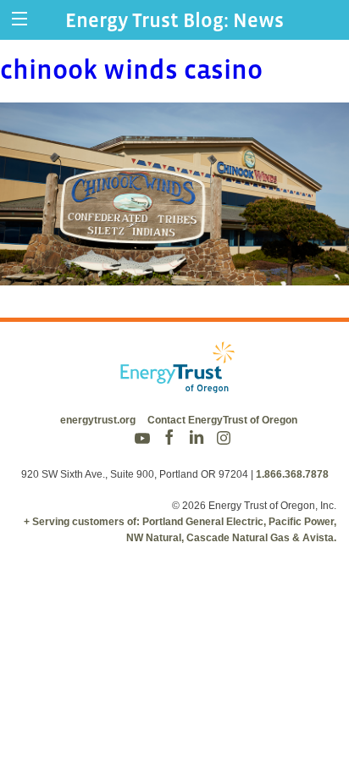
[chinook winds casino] (174, 274)
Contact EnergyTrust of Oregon (222, 420)
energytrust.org (98, 420)
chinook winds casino (131, 69)
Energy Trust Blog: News (174, 19)
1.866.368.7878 (292, 474)
